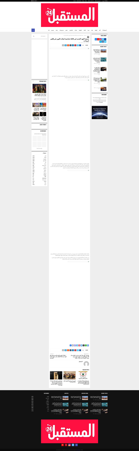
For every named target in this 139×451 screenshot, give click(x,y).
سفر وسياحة (62, 30)
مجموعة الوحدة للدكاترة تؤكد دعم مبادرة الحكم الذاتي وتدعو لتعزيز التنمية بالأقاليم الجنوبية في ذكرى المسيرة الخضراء (83, 382)
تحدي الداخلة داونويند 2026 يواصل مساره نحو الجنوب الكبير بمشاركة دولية (96, 51)
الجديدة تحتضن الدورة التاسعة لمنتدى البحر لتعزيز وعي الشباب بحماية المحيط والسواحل (96, 60)
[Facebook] (76, 445)
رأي (49, 30)
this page (101, 102)
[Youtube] (62, 445)
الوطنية (96, 30)
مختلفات (44, 171)
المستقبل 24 (105, 30)
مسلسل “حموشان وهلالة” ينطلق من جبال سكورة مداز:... (36, 118)
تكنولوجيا (80, 30)
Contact (74, 0)
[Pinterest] (66, 445)
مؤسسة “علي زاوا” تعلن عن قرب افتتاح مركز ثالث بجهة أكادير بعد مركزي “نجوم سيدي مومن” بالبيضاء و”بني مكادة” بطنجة (80, 357)
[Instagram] (69, 445)
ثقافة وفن (71, 30)
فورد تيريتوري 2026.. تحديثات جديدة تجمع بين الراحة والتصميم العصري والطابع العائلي (96, 80)
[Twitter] (73, 445)
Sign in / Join (90, 0)
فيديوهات (44, 168)
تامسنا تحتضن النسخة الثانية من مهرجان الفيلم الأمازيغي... (43, 119)
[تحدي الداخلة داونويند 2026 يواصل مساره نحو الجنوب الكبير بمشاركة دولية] (103, 51)
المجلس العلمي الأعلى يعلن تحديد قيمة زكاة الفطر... (36, 109)
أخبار (100, 30)
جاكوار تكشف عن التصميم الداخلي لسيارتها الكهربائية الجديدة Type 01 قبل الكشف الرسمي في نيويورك (96, 70)
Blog (85, 0)
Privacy (83, 0)
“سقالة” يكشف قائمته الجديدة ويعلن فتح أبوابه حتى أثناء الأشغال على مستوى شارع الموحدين (58, 357)
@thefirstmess (39, 148)
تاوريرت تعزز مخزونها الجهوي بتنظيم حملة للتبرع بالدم (70, 381)
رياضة (57, 30)
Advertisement (79, 0)
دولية (92, 30)
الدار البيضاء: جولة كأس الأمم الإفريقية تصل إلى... (43, 109)
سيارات (76, 30)
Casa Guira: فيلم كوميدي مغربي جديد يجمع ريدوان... (40, 94)
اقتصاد (85, 30)
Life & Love (44, 178)
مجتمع (67, 30)
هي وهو (52, 30)
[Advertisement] (39, 59)
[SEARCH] (34, 36)
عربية (88, 30)
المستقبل (87, 42)
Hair (45, 176)
